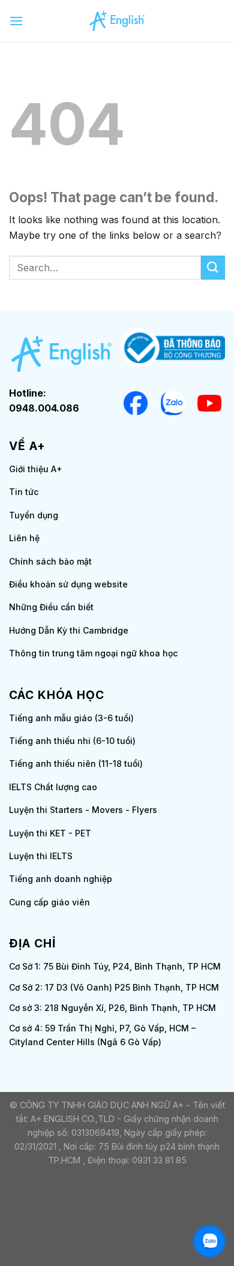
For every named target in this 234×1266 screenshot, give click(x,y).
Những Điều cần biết (51, 607)
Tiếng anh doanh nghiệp (60, 879)
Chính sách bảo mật (50, 561)
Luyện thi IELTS (41, 856)
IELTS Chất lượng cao (53, 787)
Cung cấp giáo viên (49, 902)
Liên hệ (24, 538)
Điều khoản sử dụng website (68, 584)
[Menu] (16, 20)
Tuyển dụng (33, 515)
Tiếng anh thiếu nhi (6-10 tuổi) (72, 741)
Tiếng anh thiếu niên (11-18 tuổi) (76, 763)
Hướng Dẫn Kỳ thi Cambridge (68, 630)
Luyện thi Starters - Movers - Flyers (83, 810)
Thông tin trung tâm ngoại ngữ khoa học (93, 653)
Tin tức (23, 492)
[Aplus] (117, 21)
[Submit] (213, 267)
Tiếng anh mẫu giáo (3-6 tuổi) (71, 718)
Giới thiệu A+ (35, 469)
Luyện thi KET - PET (50, 833)
